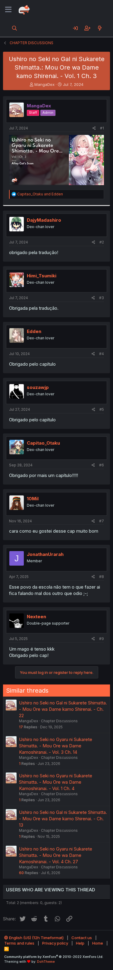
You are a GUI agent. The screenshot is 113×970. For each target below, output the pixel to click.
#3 (101, 298)
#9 (101, 638)
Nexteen (36, 616)
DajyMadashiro (44, 220)
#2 (101, 242)
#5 (101, 409)
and (40, 194)
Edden (34, 331)
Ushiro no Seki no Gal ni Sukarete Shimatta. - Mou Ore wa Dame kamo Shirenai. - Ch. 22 (63, 709)
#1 (102, 128)
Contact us (81, 937)
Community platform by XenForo (53, 957)
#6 (101, 465)
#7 (101, 521)
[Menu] (8, 9)
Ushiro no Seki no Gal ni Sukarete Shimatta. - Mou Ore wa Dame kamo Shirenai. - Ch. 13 (63, 818)
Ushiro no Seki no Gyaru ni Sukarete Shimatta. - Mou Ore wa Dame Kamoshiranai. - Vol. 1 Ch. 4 (55, 782)
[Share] (94, 128)
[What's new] (99, 28)
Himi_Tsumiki (41, 276)
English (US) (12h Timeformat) (36, 937)
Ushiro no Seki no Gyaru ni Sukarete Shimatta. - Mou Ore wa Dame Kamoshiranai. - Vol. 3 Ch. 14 (55, 745)
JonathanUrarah (45, 554)
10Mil (33, 498)
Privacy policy (55, 943)
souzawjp (38, 387)
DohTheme (46, 961)
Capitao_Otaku (43, 443)
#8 (101, 576)
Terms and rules (19, 943)
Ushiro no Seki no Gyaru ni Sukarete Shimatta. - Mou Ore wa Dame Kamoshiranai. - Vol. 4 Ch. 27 (55, 855)
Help (80, 943)
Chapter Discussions (59, 721)
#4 (101, 353)
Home (97, 943)
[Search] (14, 28)
